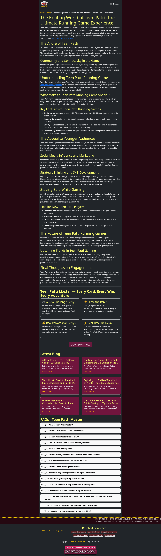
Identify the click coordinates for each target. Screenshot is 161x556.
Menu (116, 4)
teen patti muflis (110, 535)
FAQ (62, 530)
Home (42, 13)
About (51, 530)
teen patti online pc (93, 532)
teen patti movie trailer (81, 535)
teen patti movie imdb (96, 535)
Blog (49, 13)
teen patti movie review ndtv (109, 532)
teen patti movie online (79, 532)
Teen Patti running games (62, 38)
